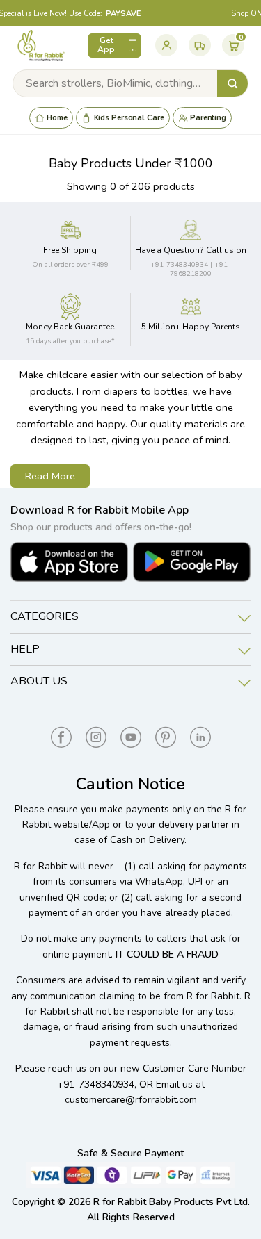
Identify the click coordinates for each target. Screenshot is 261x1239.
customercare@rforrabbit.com (131, 1099)
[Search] (232, 83)
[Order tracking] (199, 45)
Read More (50, 476)
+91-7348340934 (95, 1084)
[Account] (166, 45)
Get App (106, 45)
